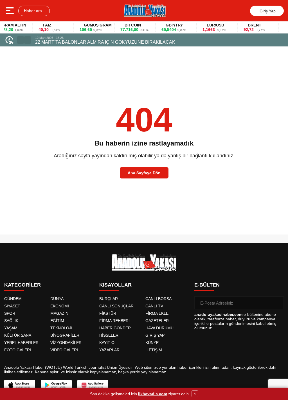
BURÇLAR (108, 298)
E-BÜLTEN (207, 285)
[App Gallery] (92, 385)
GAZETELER (157, 320)
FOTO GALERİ (17, 350)
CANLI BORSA (158, 298)
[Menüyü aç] (10, 10)
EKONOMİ (59, 306)
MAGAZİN (59, 313)
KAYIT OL (108, 342)
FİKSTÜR (107, 313)
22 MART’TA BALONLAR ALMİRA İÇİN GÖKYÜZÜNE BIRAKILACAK (105, 42)
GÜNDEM (13, 298)
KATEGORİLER (22, 285)
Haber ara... (34, 10)
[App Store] (19, 385)
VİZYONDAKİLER (66, 342)
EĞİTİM (57, 320)
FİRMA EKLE (156, 313)
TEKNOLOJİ (61, 328)
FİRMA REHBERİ (114, 320)
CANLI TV (154, 306)
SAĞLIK (11, 320)
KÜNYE (152, 342)
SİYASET (12, 306)
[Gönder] (277, 302)
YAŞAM (10, 328)
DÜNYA (57, 298)
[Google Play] (56, 385)
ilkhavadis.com (152, 394)
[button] (20, 40)
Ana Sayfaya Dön (144, 173)
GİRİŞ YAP (155, 335)
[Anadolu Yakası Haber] (144, 10)
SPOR (9, 313)
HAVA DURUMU (159, 328)
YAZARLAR (109, 350)
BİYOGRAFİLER (64, 335)
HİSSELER (108, 335)
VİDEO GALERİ (64, 350)
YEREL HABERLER (21, 342)
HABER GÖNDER (115, 328)
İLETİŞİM (153, 350)
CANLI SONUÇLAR (116, 306)
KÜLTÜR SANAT (18, 335)
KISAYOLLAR (115, 285)
